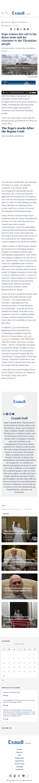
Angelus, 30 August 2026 (11, 692)
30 (35, 671)
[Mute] (30, 93)
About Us (19, 752)
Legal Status (19, 761)
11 (9, 663)
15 (30, 663)
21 (24, 667)
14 (24, 663)
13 (19, 663)
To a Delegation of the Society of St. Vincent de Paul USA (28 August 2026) (18, 701)
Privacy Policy (19, 764)
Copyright (19, 767)
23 (35, 667)
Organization (19, 758)
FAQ (19, 755)
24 (4, 671)
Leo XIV (17, 22)
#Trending (27, 509)
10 (4, 663)
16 (35, 663)
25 (9, 671)
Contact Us (19, 769)
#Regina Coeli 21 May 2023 (11, 509)
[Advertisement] (19, 4)
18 (9, 667)
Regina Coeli (23, 22)
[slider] (34, 92)
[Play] (4, 93)
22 (30, 667)
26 (14, 671)
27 (19, 671)
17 (4, 667)
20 (19, 667)
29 (30, 671)
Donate (19, 749)
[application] (20, 93)
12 (14, 663)
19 (14, 667)
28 (24, 671)
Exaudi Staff (7, 22)
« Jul (3, 680)
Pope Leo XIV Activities (11, 688)
